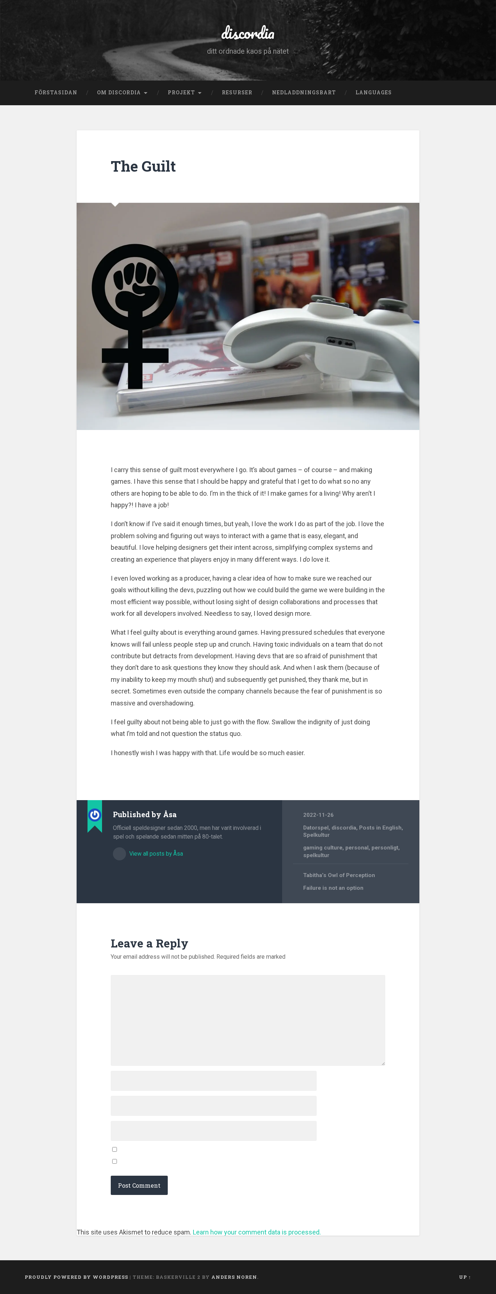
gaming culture (322, 847)
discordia (248, 32)
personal (357, 847)
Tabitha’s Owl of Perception (339, 875)
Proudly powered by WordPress (76, 1277)
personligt (384, 847)
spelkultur (316, 855)
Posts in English (380, 827)
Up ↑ (465, 1277)
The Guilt (143, 166)
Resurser (237, 92)
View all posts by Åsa (155, 853)
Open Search (464, 93)
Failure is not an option (333, 888)
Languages (373, 92)
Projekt (181, 92)
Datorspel (316, 827)
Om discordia (119, 92)
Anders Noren (234, 1277)
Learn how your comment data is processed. (257, 1232)
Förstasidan (55, 92)
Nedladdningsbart (304, 92)
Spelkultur (316, 835)
